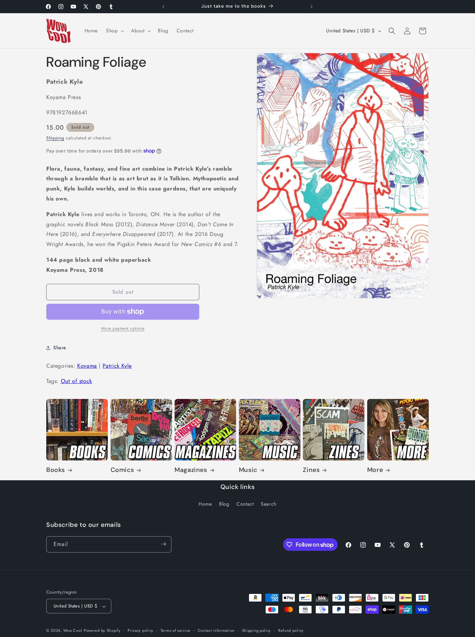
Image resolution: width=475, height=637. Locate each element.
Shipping (55, 138)
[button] (114, 30)
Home (205, 504)
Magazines (191, 470)
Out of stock (76, 381)
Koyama (87, 366)
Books (55, 470)
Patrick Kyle (117, 366)
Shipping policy (256, 630)
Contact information (216, 630)
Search (268, 504)
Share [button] (59, 347)
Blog (224, 504)
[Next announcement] (311, 6)
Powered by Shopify (102, 631)
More (375, 470)
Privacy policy (140, 630)
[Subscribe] (163, 544)
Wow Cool (72, 631)
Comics (122, 470)
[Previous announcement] (163, 6)
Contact (244, 504)
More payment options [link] (123, 328)
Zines (311, 470)
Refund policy (291, 630)
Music (248, 470)
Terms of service (176, 630)
